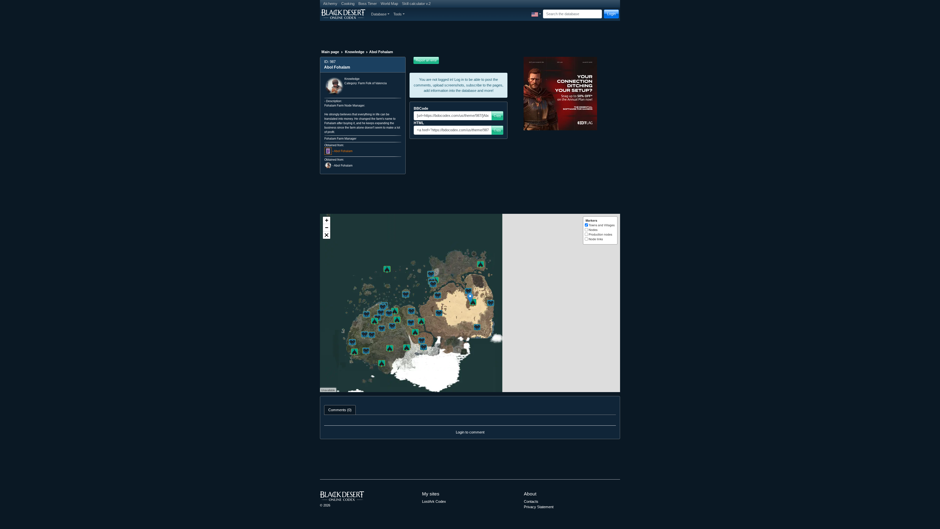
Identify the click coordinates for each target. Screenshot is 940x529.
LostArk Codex (434, 501)
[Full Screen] (326, 235)
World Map (389, 3)
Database (379, 14)
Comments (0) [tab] (340, 410)
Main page (330, 52)
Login (611, 14)
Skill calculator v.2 (416, 3)
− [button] (326, 228)
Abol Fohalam (343, 151)
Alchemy (330, 3)
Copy (497, 116)
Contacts (531, 501)
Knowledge (354, 52)
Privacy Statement (538, 507)
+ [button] (326, 220)
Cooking (347, 3)
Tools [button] (397, 14)
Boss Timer (367, 3)
